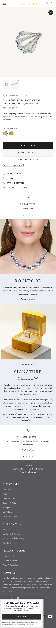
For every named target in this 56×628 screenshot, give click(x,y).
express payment (28, 152)
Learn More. (7, 590)
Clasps (24, 96)
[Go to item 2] (15, 84)
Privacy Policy (8, 556)
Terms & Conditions (10, 565)
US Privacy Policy (10, 560)
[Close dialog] (40, 601)
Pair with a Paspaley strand (13, 165)
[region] (28, 440)
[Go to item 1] (6, 84)
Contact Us (7, 489)
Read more (7, 119)
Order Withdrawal (10, 516)
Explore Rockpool (28, 299)
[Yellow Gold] (11, 133)
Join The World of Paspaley (13, 538)
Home (5, 96)
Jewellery (14, 96)
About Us (6, 529)
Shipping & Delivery (10, 503)
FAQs (5, 494)
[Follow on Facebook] (4, 598)
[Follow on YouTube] (18, 598)
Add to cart (28, 145)
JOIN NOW (22, 617)
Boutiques (6, 507)
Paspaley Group (9, 543)
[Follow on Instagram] (11, 598)
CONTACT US (28, 449)
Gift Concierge (9, 498)
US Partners (7, 512)
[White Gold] (5, 133)
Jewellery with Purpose (11, 534)
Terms (31, 624)
